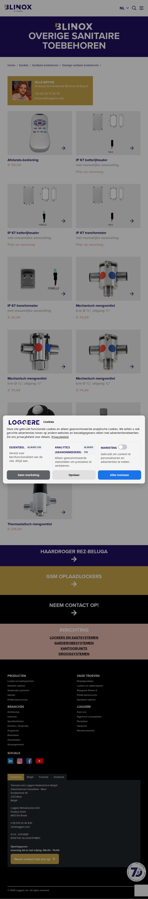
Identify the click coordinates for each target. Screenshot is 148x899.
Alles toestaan (119, 475)
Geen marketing (28, 475)
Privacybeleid (60, 437)
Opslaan (74, 475)
